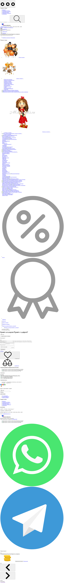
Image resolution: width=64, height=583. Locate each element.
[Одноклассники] (2, 384)
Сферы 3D (6, 89)
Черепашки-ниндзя (6, 162)
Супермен (4, 169)
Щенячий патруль (6, 153)
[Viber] (3, 384)
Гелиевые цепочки (7, 86)
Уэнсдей (4, 176)
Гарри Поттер (5, 179)
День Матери (5, 148)
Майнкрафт (4, 193)
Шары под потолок (8, 79)
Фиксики (4, 163)
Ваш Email (2, 341)
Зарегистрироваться (8, 27)
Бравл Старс (5, 195)
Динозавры (4, 167)
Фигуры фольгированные (9, 80)
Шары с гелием (5, 397)
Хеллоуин (4, 136)
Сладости (4, 172)
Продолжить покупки (19, 561)
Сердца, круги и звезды (9, 84)
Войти (1, 27)
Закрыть (2, 8)
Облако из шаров (7, 81)
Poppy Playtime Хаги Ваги (7, 194)
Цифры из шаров (7, 87)
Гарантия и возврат (6, 13)
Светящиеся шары (8, 83)
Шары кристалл (5, 189)
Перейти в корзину (6, 37)
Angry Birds (4, 161)
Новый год (4, 145)
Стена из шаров (7, 134)
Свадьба (4, 140)
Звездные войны (5, 157)
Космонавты (4, 171)
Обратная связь (5, 12)
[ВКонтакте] (0, 384)
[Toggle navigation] (7, 4)
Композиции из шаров (8, 88)
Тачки (3, 154)
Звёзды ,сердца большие (7, 183)
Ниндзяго (4, 175)
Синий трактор (5, 177)
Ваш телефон (3, 342)
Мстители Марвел (6, 166)
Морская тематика (6, 173)
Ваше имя (2, 340)
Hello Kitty (4, 158)
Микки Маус (4, 155)
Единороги (4, 170)
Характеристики (4, 380)
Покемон (4, 174)
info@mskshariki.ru (6, 413)
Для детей (4, 138)
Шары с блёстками (6, 190)
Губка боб (4, 159)
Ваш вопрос (2, 344)
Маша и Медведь (5, 164)
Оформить (12, 37)
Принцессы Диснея (6, 165)
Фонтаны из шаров (8, 82)
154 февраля (4, 143)
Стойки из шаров (7, 132)
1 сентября (4, 146)
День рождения (5, 137)
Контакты (4, 14)
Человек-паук (5, 160)
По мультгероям (5, 396)
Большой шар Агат (6, 184)
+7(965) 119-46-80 (3, 26)
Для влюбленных (5, 139)
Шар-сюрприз (7, 85)
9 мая (3, 142)
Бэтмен (4, 168)
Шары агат (4, 188)
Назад (6, 8)
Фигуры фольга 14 (7, 144)
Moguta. (14, 419)
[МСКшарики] (6, 417)
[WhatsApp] (4, 384)
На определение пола (6, 147)
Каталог (4, 9)
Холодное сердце (5, 152)
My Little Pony (5, 156)
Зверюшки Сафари (6, 178)
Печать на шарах (6, 10)
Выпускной (4, 141)
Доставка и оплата (6, 11)
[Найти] (17, 19)
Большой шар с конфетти (7, 185)
